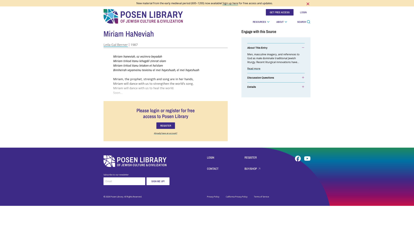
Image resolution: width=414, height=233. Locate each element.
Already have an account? (165, 133)
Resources (259, 22)
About (280, 22)
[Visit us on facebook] (298, 158)
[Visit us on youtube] (307, 158)
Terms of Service (261, 196)
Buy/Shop (251, 169)
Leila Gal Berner (116, 45)
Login (210, 158)
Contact (212, 169)
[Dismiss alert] (307, 3)
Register (251, 158)
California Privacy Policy (236, 196)
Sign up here (230, 3)
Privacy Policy (213, 196)
